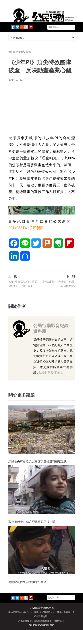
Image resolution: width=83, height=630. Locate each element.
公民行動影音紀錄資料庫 (51, 328)
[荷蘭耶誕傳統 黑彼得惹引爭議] (41, 549)
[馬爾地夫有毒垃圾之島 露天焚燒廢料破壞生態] (41, 429)
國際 (28, 52)
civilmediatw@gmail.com (41, 625)
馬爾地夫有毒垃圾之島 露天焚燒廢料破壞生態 (37, 461)
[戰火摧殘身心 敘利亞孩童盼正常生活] (41, 489)
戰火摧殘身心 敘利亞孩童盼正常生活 (31, 522)
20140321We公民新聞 (26, 228)
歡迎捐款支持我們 (50, 372)
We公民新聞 (16, 52)
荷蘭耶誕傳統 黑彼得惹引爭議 (27, 582)
